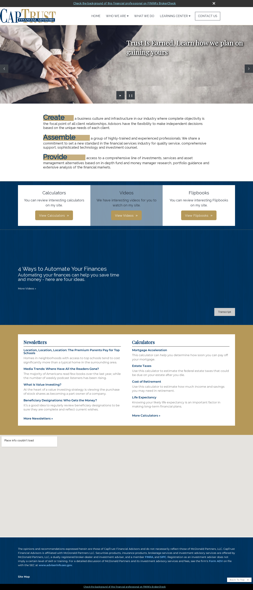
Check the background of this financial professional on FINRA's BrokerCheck (124, 3)
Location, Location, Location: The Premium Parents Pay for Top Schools (72, 351)
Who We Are (116, 16)
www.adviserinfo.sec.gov (55, 565)
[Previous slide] (4, 68)
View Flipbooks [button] (197, 215)
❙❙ (130, 95)
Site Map (24, 576)
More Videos (27, 288)
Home (95, 16)
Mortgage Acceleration (149, 350)
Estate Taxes (141, 366)
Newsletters (35, 342)
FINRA (149, 557)
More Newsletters (38, 418)
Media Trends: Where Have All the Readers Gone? (61, 369)
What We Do (144, 16)
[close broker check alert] (213, 3)
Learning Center (174, 16)
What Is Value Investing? (42, 384)
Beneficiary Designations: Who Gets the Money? (60, 400)
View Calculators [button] (52, 215)
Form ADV (216, 561)
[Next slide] (249, 68)
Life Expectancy (144, 397)
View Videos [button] (124, 215)
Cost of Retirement (146, 381)
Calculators (143, 342)
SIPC (163, 557)
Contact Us (207, 16)
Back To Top (237, 579)
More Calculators (146, 415)
